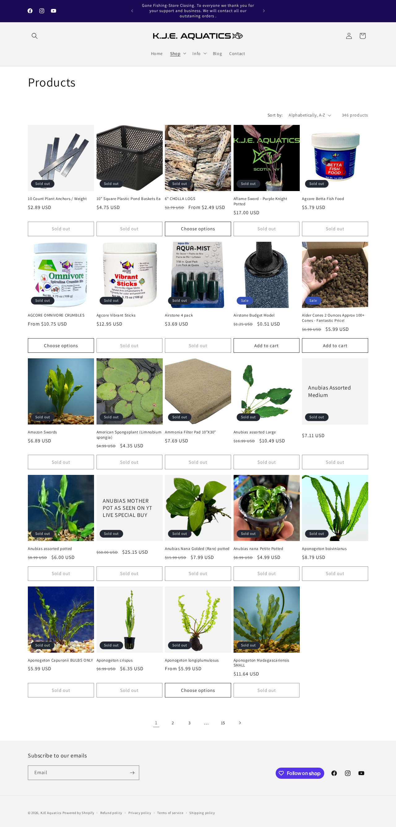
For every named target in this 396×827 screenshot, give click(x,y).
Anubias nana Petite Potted (258, 548)
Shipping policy (202, 813)
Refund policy (111, 813)
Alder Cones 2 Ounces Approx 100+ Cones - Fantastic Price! (333, 318)
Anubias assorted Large (255, 432)
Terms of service (170, 813)
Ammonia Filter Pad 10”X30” (190, 432)
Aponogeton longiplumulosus (192, 660)
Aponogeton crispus (115, 660)
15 (223, 723)
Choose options (198, 229)
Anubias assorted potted (50, 548)
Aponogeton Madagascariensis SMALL (261, 663)
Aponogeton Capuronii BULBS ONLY (60, 660)
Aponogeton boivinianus (324, 548)
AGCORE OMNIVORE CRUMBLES (56, 315)
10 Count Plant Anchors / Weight (57, 198)
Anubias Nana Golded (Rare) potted (197, 548)
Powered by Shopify (78, 813)
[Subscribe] (132, 772)
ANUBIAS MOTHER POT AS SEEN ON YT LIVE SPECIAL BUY (127, 508)
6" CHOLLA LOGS (180, 198)
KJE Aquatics (51, 813)
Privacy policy (139, 813)
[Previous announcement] (132, 11)
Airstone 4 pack (179, 315)
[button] (34, 36)
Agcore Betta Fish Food (323, 198)
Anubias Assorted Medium (329, 391)
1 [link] (156, 722)
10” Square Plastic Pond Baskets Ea (129, 198)
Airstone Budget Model (254, 315)
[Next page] (240, 723)
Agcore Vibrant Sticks (116, 315)
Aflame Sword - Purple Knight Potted (260, 201)
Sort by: (275, 115)
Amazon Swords (42, 432)
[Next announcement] (264, 11)
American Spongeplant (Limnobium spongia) (129, 435)
